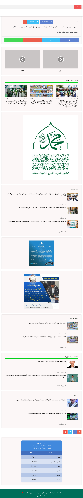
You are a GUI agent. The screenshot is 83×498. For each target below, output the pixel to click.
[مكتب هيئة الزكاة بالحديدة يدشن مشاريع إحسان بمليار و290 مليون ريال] (41, 91)
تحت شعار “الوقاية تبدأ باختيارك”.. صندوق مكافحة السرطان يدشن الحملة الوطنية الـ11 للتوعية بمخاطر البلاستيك (37, 221)
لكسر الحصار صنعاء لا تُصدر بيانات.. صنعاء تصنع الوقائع (52, 361)
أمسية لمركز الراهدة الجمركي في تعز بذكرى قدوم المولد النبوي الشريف (16, 103)
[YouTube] (65, 432)
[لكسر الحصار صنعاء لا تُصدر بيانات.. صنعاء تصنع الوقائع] (72, 364)
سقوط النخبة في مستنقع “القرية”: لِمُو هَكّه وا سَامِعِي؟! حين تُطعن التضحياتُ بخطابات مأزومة (40, 400)
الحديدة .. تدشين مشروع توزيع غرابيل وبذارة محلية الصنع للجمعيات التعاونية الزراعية (44, 336)
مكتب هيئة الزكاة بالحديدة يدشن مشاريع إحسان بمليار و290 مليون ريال (47, 323)
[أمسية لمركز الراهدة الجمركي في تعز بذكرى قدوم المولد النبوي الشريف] (16, 91)
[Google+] (79, 432)
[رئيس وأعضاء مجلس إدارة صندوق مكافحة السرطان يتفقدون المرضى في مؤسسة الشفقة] (72, 210)
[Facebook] (75, 432)
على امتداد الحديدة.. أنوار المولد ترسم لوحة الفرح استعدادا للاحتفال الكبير (47, 413)
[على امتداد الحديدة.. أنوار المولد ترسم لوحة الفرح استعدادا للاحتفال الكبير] (72, 416)
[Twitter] (70, 432)
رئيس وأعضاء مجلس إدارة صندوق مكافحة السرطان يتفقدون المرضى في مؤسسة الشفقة (42, 207)
